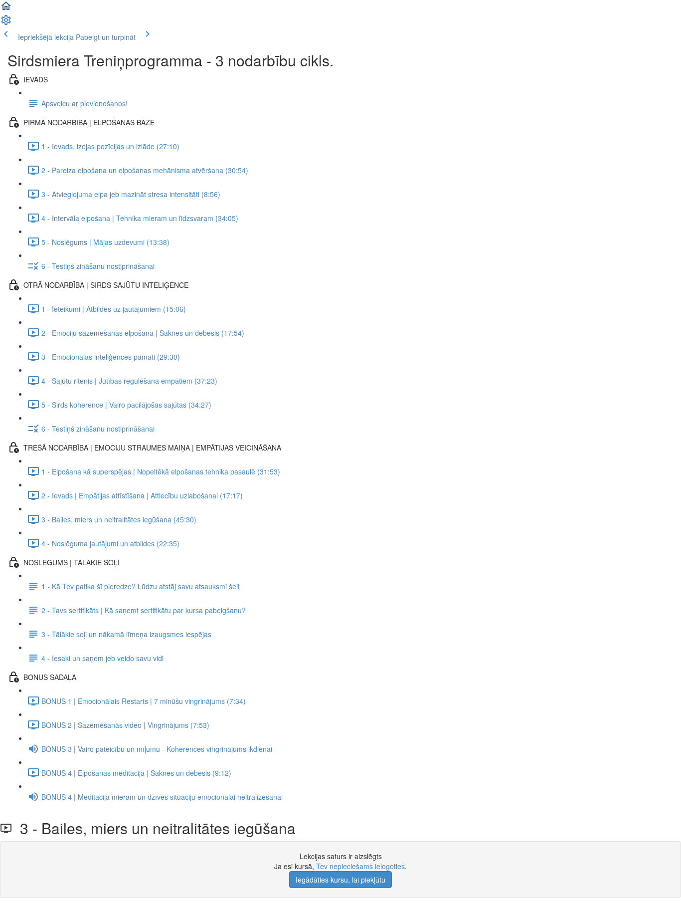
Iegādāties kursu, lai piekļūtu (340, 880)
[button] (6, 9)
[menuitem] (6, 23)
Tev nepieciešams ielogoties (360, 866)
